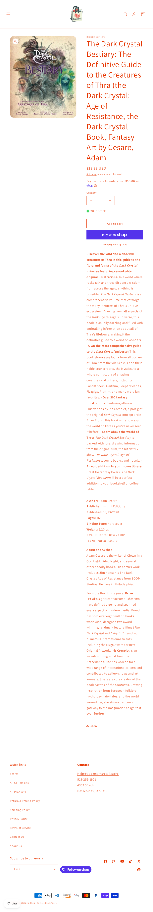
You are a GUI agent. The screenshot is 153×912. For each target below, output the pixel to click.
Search (14, 774)
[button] (8, 14)
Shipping (91, 174)
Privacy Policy (18, 819)
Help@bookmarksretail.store (98, 774)
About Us (16, 846)
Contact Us (17, 836)
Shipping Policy (20, 810)
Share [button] (94, 726)
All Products (18, 792)
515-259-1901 (86, 779)
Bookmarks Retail (27, 902)
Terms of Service (20, 828)
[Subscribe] (53, 869)
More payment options (115, 244)
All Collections (19, 783)
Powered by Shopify (47, 902)
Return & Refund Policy (25, 801)
